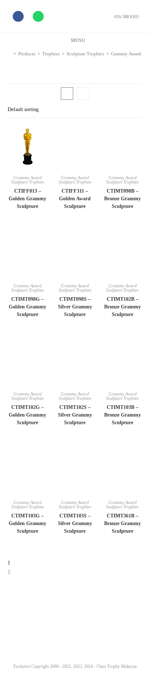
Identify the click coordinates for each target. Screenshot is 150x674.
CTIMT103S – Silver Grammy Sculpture (75, 523)
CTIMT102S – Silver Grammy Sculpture (75, 415)
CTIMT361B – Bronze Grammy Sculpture (122, 523)
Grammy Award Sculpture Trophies (27, 180)
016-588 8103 (126, 16)
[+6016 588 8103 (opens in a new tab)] (134, 639)
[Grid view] (67, 93)
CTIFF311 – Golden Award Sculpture (75, 198)
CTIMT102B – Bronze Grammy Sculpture (122, 306)
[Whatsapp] (38, 16)
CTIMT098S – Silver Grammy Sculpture (75, 306)
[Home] (9, 53)
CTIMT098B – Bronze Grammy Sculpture (122, 198)
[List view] (83, 93)
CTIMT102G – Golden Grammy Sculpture (27, 415)
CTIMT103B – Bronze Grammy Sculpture (122, 415)
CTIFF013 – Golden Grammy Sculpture (27, 198)
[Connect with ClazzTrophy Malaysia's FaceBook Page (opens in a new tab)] (14, 641)
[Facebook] (18, 16)
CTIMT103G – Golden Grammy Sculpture (27, 523)
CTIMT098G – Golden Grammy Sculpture (27, 306)
